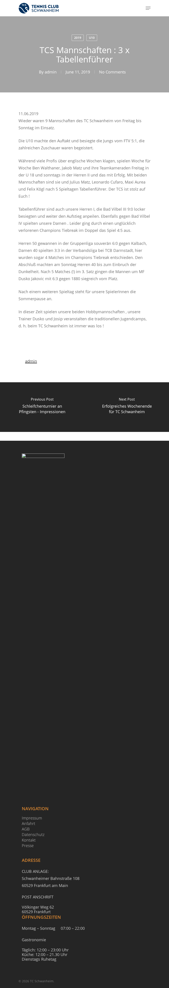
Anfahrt (28, 823)
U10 (92, 38)
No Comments (112, 72)
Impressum (32, 818)
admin (51, 72)
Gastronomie (34, 939)
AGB (25, 829)
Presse (28, 845)
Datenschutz (33, 834)
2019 (77, 38)
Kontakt (29, 840)
